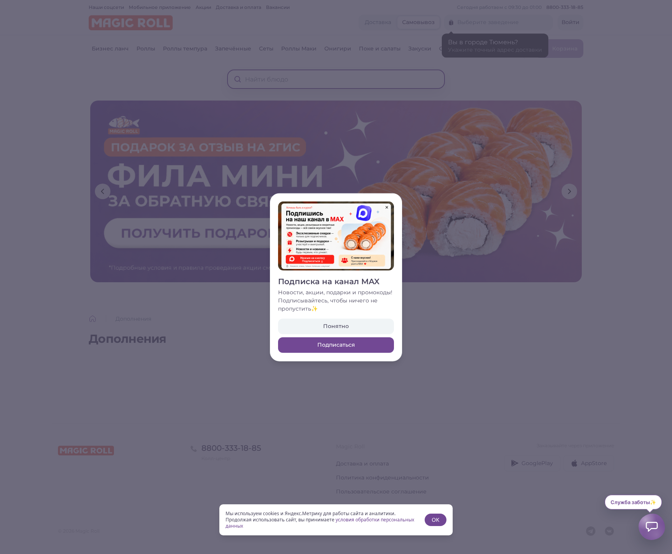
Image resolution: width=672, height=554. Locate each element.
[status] (336, 519)
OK (435, 519)
